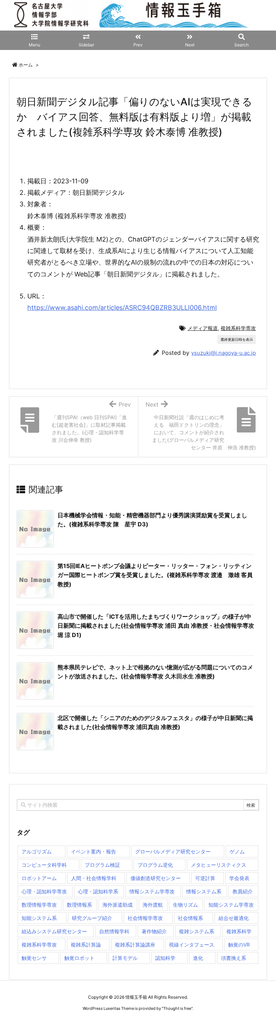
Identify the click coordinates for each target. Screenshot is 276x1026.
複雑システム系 (196, 931)
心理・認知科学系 (98, 891)
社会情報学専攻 (145, 918)
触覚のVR (239, 945)
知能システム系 (39, 918)
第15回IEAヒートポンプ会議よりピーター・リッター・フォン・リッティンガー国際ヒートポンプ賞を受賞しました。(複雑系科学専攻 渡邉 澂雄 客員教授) (155, 575)
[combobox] (138, 805)
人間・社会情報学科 (93, 878)
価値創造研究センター (155, 878)
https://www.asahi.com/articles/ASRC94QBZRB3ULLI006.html (122, 307)
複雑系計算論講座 (135, 945)
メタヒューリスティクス (218, 865)
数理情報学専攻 (39, 905)
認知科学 (165, 958)
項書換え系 (233, 958)
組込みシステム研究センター (54, 931)
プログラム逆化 (155, 865)
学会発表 (239, 878)
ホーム (26, 65)
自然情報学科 (114, 931)
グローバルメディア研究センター (173, 851)
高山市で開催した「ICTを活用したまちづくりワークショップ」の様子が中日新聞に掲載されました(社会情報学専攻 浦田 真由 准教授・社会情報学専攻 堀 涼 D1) (156, 625)
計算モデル (125, 958)
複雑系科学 (239, 931)
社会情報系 (190, 918)
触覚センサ (34, 958)
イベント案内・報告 (93, 851)
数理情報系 (79, 905)
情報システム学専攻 (152, 891)
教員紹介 (243, 891)
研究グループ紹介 (92, 918)
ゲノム (237, 851)
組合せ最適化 (233, 918)
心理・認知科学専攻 (44, 891)
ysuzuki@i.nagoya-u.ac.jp (223, 352)
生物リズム (185, 905)
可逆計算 (205, 878)
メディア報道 (203, 328)
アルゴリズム (37, 851)
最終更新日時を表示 (237, 339)
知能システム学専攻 (231, 905)
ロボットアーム (39, 878)
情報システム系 (203, 891)
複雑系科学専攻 (238, 328)
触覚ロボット (79, 958)
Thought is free (177, 1008)
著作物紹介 (154, 931)
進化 (198, 958)
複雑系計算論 (86, 945)
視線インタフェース (191, 945)
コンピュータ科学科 (44, 865)
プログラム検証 (102, 865)
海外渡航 (153, 905)
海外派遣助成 (117, 905)
